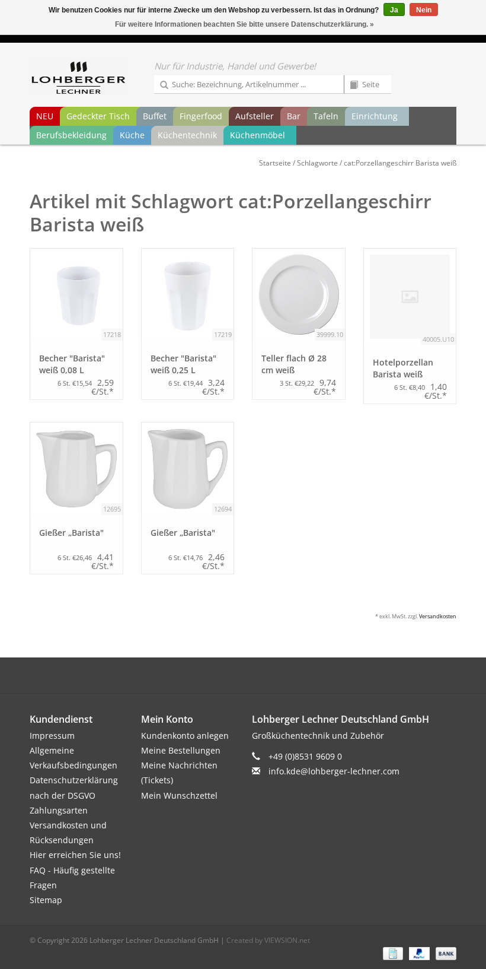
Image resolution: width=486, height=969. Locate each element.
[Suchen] (160, 85)
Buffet (155, 116)
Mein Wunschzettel (179, 795)
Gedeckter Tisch (98, 116)
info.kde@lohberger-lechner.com (333, 771)
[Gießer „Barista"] (76, 468)
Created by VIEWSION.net (268, 940)
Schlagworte (317, 163)
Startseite (275, 163)
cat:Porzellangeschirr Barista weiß (400, 163)
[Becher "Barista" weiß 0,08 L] (76, 295)
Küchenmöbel (257, 135)
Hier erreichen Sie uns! (75, 854)
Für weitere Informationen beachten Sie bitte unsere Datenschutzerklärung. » (244, 24)
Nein (423, 10)
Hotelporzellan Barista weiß (403, 368)
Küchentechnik (187, 135)
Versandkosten (437, 616)
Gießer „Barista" (71, 532)
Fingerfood (201, 116)
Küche (132, 135)
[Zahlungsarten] (392, 953)
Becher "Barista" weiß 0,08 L (72, 364)
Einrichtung (374, 116)
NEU (44, 116)
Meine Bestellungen (180, 750)
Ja (394, 10)
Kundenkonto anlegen (185, 735)
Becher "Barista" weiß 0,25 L (183, 364)
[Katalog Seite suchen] (350, 85)
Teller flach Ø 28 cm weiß (294, 364)
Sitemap (46, 900)
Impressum (52, 735)
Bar (293, 116)
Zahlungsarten (59, 810)
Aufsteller (254, 116)
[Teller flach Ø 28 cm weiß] (298, 295)
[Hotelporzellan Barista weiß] (410, 297)
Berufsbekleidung (71, 135)
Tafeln (326, 116)
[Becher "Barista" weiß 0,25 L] (188, 295)
